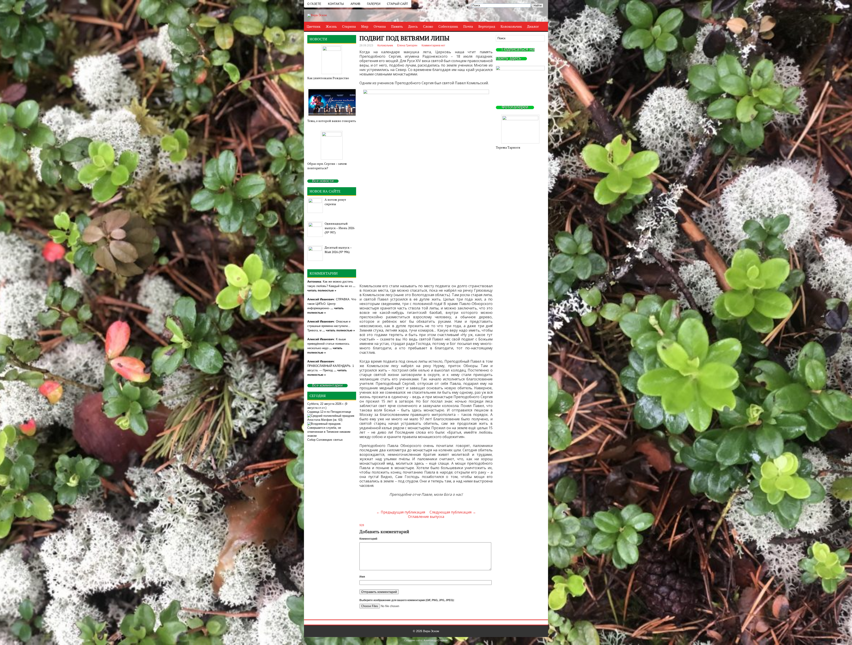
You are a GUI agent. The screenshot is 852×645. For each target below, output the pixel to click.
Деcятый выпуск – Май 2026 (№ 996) (338, 249)
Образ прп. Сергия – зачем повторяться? (327, 165)
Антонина (314, 281)
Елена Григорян (407, 45)
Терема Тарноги (508, 147)
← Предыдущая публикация (400, 512)
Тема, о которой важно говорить (331, 121)
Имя (362, 576)
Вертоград (486, 26)
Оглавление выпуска (426, 516)
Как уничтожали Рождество (328, 78)
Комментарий (368, 538)
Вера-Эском (431, 631)
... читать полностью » (338, 330)
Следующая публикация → (453, 512)
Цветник (313, 26)
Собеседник (448, 26)
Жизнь (331, 26)
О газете (314, 4)
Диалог (533, 26)
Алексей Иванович (320, 299)
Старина (349, 26)
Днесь (413, 26)
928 (361, 525)
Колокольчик (511, 26)
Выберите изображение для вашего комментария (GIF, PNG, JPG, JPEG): (406, 600)
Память (397, 26)
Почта (468, 26)
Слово (428, 26)
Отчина (380, 26)
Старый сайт (397, 4)
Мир (364, 26)
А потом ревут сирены (335, 201)
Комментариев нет (433, 45)
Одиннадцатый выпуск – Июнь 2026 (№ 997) (339, 227)
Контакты (336, 4)
